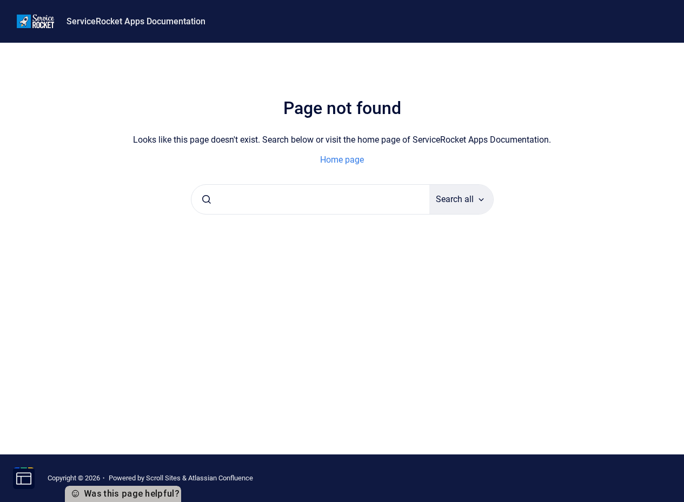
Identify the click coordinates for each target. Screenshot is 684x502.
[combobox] (310, 199)
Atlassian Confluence (220, 478)
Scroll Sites (163, 478)
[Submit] (206, 199)
